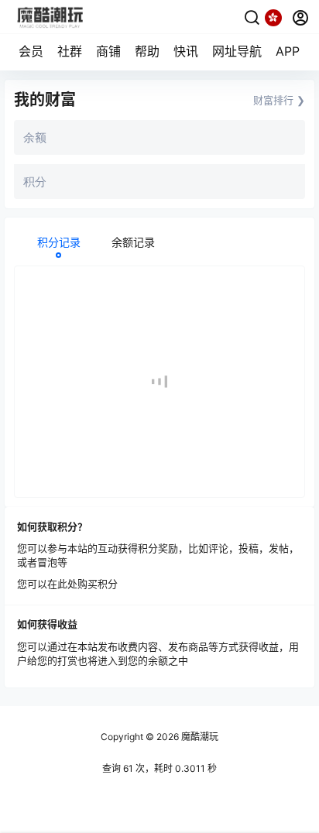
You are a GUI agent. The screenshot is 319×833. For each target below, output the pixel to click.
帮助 (147, 51)
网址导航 (237, 51)
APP (288, 51)
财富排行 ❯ (279, 100)
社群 (69, 51)
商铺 (108, 51)
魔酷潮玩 (198, 736)
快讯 (185, 51)
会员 (31, 51)
